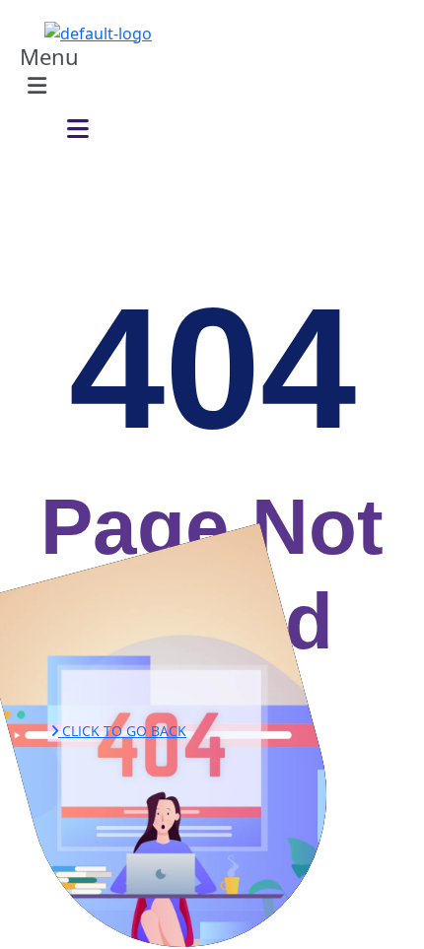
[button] (67, 74)
